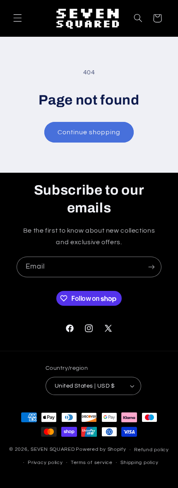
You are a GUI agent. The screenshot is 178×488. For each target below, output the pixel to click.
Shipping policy (139, 462)
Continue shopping (89, 132)
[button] (17, 18)
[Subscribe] (151, 267)
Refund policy (151, 450)
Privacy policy (45, 462)
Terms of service (92, 462)
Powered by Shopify (101, 450)
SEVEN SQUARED (53, 450)
